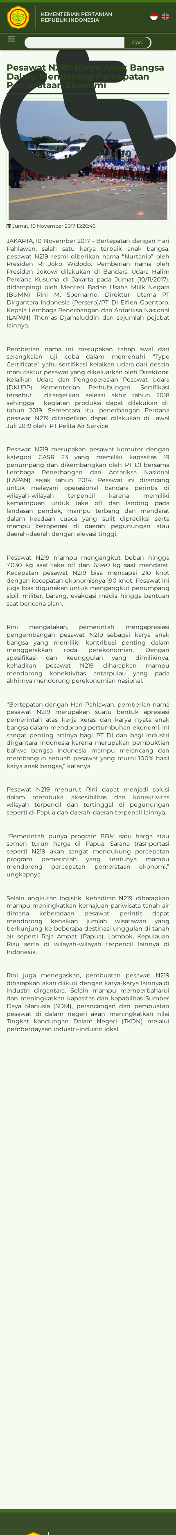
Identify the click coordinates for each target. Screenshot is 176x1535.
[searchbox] (88, 42)
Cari (137, 42)
